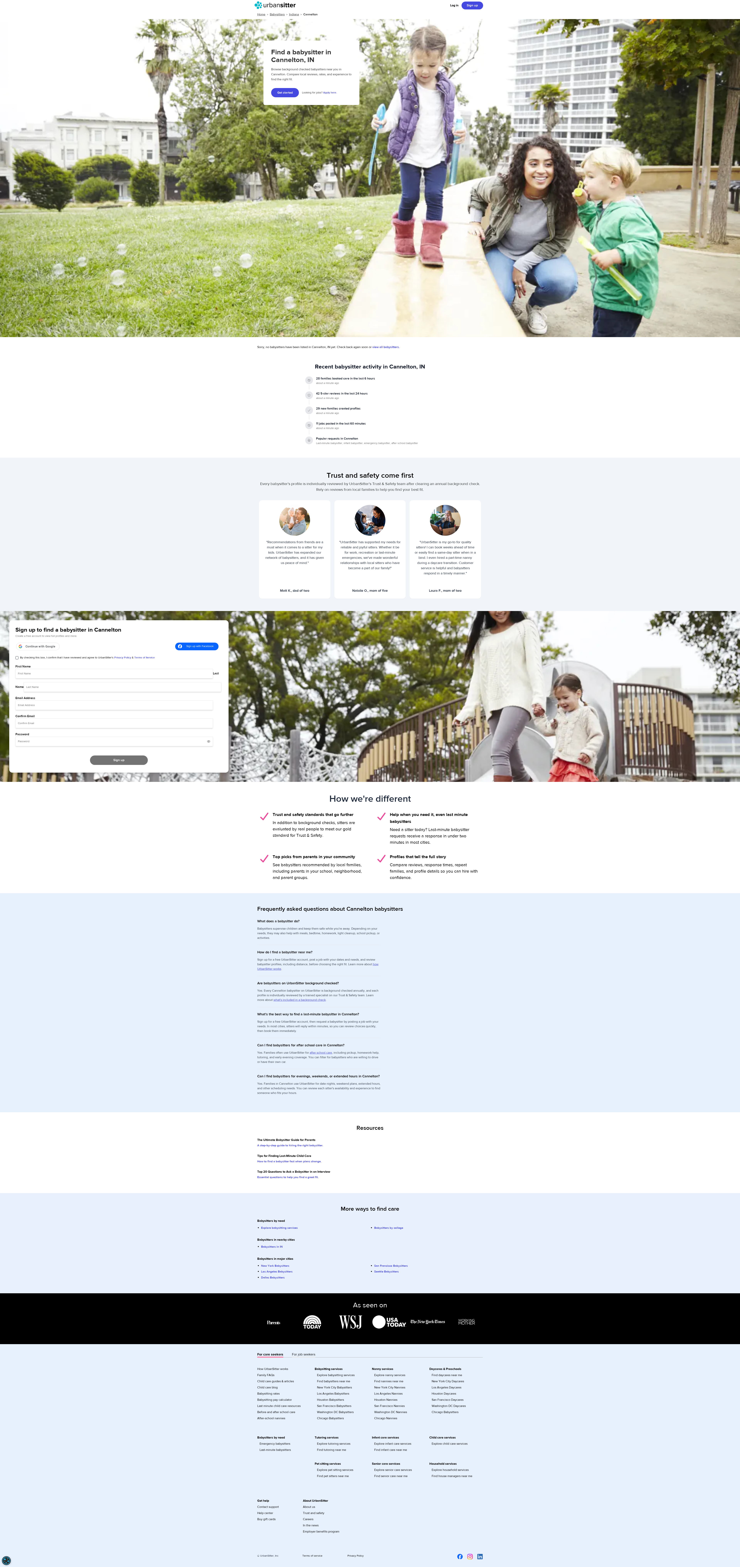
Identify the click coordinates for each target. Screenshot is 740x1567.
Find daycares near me (447, 1375)
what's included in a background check (299, 1000)
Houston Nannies (385, 1400)
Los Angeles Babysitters (277, 1271)
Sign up (472, 5)
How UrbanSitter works (272, 1369)
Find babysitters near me (333, 1381)
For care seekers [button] (270, 1354)
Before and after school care (276, 1412)
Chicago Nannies (385, 1418)
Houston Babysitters (330, 1400)
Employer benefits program (321, 1531)
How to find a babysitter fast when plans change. (289, 1161)
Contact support (268, 1507)
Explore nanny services (389, 1375)
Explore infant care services (392, 1444)
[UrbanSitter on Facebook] (458, 1556)
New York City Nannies (389, 1387)
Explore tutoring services (333, 1444)
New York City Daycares (448, 1381)
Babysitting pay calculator (274, 1400)
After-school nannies (271, 1418)
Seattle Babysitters (386, 1271)
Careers (308, 1519)
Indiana (294, 14)
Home (261, 14)
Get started (285, 93)
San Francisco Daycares (447, 1400)
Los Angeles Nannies (388, 1394)
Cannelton (310, 14)
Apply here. (330, 92)
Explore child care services (450, 1444)
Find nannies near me (388, 1381)
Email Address (25, 698)
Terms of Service (144, 657)
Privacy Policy (122, 657)
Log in (454, 5)
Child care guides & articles (275, 1381)
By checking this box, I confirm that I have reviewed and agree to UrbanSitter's (87, 657)
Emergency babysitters (275, 1444)
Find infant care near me (390, 1450)
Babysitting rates (268, 1394)
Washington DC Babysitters (335, 1412)
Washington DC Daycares (449, 1406)
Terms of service (312, 1556)
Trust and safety (313, 1513)
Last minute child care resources (279, 1406)
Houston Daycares (444, 1394)
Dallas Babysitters (273, 1277)
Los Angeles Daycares (446, 1387)
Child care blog (267, 1387)
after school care (321, 1053)
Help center (265, 1513)
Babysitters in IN (272, 1247)
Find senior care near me (391, 1476)
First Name (23, 666)
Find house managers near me (452, 1476)
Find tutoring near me (331, 1450)
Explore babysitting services (279, 1228)
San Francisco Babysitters (391, 1266)
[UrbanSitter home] (276, 5)
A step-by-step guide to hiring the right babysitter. (290, 1145)
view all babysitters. (386, 347)
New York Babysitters (275, 1266)
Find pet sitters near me (333, 1476)
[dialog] (6, 1560)
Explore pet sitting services (335, 1470)
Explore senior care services (393, 1470)
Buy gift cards (266, 1519)
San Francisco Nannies (389, 1406)
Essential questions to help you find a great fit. (288, 1177)
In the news (311, 1525)
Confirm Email (25, 716)
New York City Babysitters (334, 1387)
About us (309, 1507)
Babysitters (277, 14)
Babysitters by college (388, 1228)
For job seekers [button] (303, 1354)
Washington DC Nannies (390, 1412)
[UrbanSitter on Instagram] (468, 1556)
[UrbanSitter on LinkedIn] (478, 1556)
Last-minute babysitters (275, 1450)
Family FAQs (265, 1375)
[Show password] (208, 741)
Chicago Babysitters (330, 1418)
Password (22, 734)
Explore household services (450, 1470)
